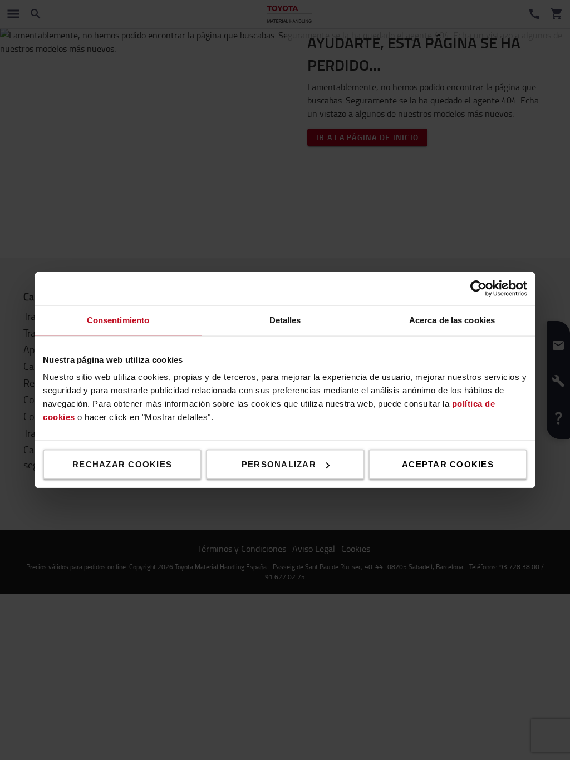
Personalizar (279, 464)
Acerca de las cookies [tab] (452, 320)
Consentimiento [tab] (118, 320)
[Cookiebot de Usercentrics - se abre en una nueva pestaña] (478, 288)
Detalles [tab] (285, 320)
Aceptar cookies (448, 464)
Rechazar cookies (122, 464)
